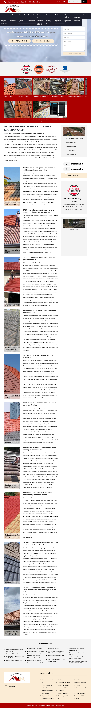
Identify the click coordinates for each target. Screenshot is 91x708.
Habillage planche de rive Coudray (35, 651)
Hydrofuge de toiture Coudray (34, 648)
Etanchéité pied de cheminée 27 (49, 15)
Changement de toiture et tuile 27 (68, 22)
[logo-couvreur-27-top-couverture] (13, 8)
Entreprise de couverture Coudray (35, 663)
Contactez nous (43, 41)
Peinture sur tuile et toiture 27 (59, 15)
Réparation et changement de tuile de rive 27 (77, 16)
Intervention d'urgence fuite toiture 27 (68, 16)
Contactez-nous (60, 705)
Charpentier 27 (13, 20)
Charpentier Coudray (53, 648)
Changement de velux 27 (86, 15)
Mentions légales (50, 705)
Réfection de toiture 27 (12, 15)
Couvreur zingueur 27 (21, 21)
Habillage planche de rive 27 (49, 22)
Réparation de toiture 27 (31, 15)
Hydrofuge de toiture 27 (58, 21)
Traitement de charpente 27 (22, 15)
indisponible (10, 2)
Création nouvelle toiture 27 (40, 16)
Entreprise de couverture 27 (4, 15)
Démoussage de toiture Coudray (35, 658)
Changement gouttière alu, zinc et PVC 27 (4, 22)
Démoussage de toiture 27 (31, 21)
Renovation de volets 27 (77, 21)
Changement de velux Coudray (14, 654)
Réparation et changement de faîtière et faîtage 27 (40, 22)
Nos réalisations (19, 41)
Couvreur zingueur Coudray (34, 660)
